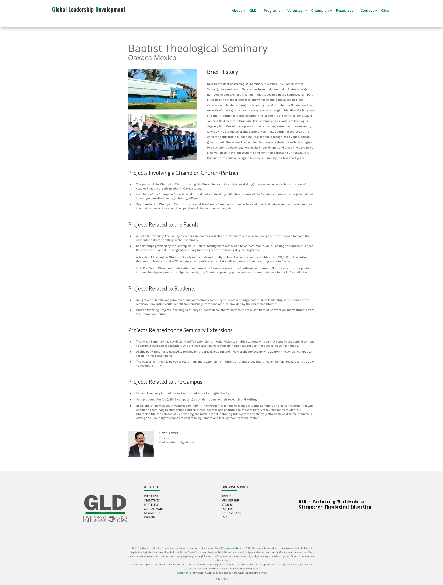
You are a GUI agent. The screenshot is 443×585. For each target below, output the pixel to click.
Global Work (154, 509)
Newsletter (153, 513)
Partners (151, 504)
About (237, 11)
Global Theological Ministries (230, 548)
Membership (231, 500)
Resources (344, 11)
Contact (367, 11)
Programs (272, 11)
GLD (252, 11)
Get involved (231, 513)
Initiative (151, 496)
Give (385, 11)
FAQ (224, 517)
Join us (179, 572)
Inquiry (149, 517)
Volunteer (295, 11)
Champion (320, 11)
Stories (227, 504)
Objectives (152, 500)
